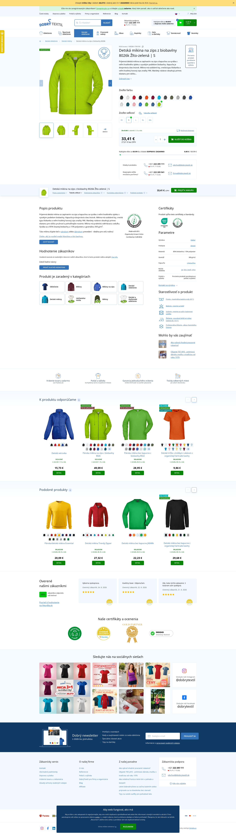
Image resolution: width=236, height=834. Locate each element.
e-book (120, 8)
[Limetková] (105, 535)
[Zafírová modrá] (165, 449)
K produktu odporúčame (116, 193)
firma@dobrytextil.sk (182, 173)
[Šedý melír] (178, 97)
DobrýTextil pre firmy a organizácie (93, 779)
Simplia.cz (192, 828)
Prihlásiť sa (190, 736)
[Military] (50, 539)
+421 (132, 22)
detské (193, 246)
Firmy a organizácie (92, 14)
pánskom (65, 231)
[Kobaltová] (140, 104)
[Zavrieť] (233, 3)
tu (115, 826)
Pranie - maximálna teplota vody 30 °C (180, 299)
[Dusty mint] (180, 449)
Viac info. (114, 257)
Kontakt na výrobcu (167, 285)
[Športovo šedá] (188, 535)
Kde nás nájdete (179, 783)
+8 (149, 449)
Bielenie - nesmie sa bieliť (175, 306)
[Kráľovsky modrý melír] (190, 97)
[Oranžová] (146, 97)
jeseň (189, 270)
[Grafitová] (165, 97)
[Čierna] (121, 97)
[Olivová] (171, 97)
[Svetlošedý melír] (61, 539)
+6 (109, 449)
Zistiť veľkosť (48, 242)
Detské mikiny (67, 41)
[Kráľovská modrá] (62, 445)
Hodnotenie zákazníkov (93, 193)
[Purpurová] (98, 535)
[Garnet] (66, 535)
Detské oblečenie (51, 41)
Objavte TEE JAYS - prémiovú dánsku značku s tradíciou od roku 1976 (183, 354)
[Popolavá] (121, 104)
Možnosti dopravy (187, 130)
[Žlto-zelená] (159, 104)
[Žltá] (184, 445)
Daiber (193, 240)
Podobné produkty (137, 193)
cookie (97, 817)
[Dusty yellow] (176, 449)
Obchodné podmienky (48, 772)
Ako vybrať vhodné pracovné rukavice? (134, 768)
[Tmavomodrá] (140, 97)
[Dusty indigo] (173, 449)
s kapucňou (191, 263)
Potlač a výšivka (75, 14)
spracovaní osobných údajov (168, 743)
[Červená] (134, 97)
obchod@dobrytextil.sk (182, 165)
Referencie (107, 14)
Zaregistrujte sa (102, 8)
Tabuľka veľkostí (150, 113)
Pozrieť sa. (153, 3)
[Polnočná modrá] (70, 535)
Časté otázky (44, 14)
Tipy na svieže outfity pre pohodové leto (135, 794)
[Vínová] (153, 97)
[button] (110, 83)
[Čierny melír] (184, 97)
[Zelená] (173, 445)
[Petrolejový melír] (128, 104)
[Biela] (128, 97)
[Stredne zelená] (68, 539)
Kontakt (125, 14)
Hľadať (106, 23)
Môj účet (193, 14)
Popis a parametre (59, 193)
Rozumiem (128, 826)
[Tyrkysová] (159, 97)
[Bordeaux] (184, 449)
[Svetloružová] (169, 449)
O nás (81, 768)
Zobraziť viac (124, 78)
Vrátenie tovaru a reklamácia (51, 779)
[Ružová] (180, 445)
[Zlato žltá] (145, 535)
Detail (59, 473)
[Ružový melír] (134, 104)
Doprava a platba (59, 14)
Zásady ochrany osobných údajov (53, 783)
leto (185, 270)
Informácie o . (163, 743)
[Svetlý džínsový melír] (153, 104)
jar (182, 270)
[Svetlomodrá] (191, 445)
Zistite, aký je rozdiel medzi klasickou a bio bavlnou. (61, 236)
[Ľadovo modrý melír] (145, 449)
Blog (116, 14)
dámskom (78, 231)
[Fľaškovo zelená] (53, 539)
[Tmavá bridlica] (64, 539)
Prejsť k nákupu (185, 190)
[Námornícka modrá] (66, 445)
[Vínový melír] (94, 449)
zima (193, 270)
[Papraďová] (141, 535)
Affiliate (82, 786)
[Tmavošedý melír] (57, 539)
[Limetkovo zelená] (146, 104)
